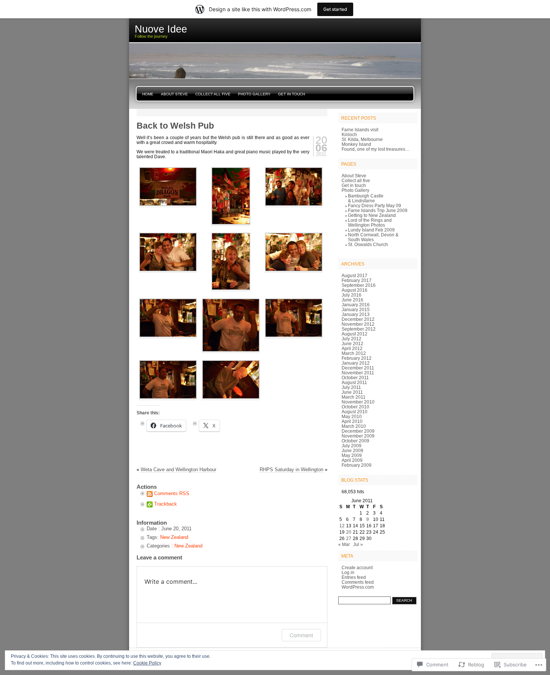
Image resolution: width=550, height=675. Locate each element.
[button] (168, 186)
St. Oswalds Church (368, 244)
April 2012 (352, 348)
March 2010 (354, 426)
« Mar (344, 544)
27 (348, 538)
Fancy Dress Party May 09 (374, 205)
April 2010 (352, 421)
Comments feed (358, 582)
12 (342, 525)
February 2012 (357, 358)
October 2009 (355, 440)
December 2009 (358, 431)
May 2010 (352, 416)
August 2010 (354, 411)
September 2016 (359, 285)
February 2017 (357, 280)
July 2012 (351, 338)
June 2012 (352, 343)
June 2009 (352, 450)
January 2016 (356, 304)
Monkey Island (356, 144)
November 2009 (358, 435)
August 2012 (354, 333)
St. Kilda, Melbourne (362, 139)
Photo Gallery (254, 94)
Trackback (165, 504)
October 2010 (355, 406)
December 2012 (358, 319)
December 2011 (358, 367)
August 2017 (354, 275)
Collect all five (212, 94)
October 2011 (355, 377)
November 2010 (358, 401)
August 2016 (354, 290)
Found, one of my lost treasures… (376, 149)
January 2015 (356, 309)
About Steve (174, 94)
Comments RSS (171, 493)
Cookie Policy (147, 663)
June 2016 (352, 299)
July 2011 (351, 387)
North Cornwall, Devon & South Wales (373, 237)
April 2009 (352, 460)
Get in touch (291, 94)
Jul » (358, 544)
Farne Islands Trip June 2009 (377, 210)
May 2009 (352, 455)
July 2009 (351, 445)
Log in (348, 572)
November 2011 (358, 372)
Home (147, 94)
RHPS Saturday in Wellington (291, 469)
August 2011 (354, 382)
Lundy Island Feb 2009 (371, 229)
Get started (335, 9)
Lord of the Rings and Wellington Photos (370, 222)
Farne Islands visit (360, 129)
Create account (357, 567)
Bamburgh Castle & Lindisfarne (366, 198)
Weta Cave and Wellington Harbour (178, 469)
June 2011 (352, 392)
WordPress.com (358, 587)
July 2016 (351, 294)
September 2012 (359, 328)
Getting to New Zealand (372, 215)
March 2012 (354, 353)
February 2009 (357, 465)
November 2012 (358, 324)
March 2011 (354, 397)
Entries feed (354, 577)
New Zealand (174, 537)
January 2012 (356, 362)
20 (348, 532)
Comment (301, 635)
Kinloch (349, 134)
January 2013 (356, 314)
